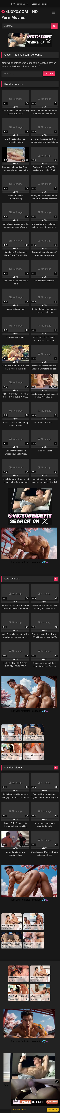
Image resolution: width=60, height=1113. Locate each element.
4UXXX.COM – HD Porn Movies (19, 14)
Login (34, 4)
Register (44, 4)
